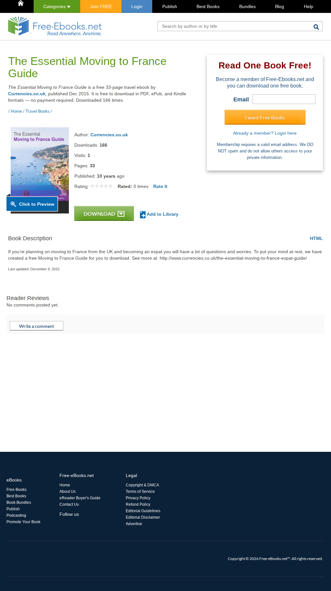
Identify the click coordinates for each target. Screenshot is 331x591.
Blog (279, 6)
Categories (55, 6)
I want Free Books (265, 117)
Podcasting (16, 515)
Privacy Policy (138, 498)
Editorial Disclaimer (143, 517)
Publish (169, 6)
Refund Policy (138, 504)
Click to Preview (36, 204)
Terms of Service (140, 491)
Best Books (208, 6)
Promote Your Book (23, 522)
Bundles (247, 6)
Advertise (134, 524)
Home (64, 485)
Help (308, 6)
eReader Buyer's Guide (80, 498)
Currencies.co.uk (27, 93)
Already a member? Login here (265, 133)
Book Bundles (18, 502)
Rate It (160, 186)
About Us (67, 491)
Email (241, 99)
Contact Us (69, 504)
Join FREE (101, 6)
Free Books (16, 489)
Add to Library (162, 214)
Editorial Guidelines (143, 511)
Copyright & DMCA (142, 485)
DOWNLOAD (100, 214)
